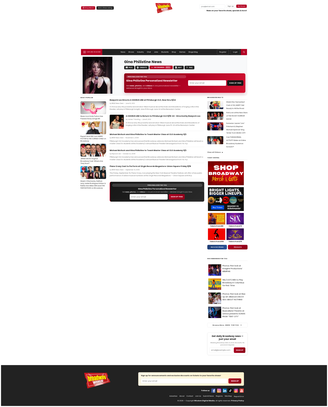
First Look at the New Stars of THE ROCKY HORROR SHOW (237, 115)
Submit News (208, 396)
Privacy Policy (237, 400)
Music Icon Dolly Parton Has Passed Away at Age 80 (91, 111)
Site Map (228, 396)
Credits (143, 67)
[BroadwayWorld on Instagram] (219, 390)
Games (182, 52)
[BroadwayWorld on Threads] (236, 390)
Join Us (198, 396)
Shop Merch (89, 8)
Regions (219, 396)
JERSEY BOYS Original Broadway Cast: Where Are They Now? (91, 154)
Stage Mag (193, 52)
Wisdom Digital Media (204, 400)
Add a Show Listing (105, 8)
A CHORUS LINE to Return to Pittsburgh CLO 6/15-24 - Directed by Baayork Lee (163, 116)
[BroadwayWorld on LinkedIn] (224, 390)
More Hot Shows (217, 247)
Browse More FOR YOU (226, 325)
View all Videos (214, 152)
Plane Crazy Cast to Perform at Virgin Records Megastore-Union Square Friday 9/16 (150, 166)
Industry (140, 52)
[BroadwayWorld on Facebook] (213, 390)
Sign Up (235, 381)
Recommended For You (217, 259)
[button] (244, 52)
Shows (131, 52)
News (123, 52)
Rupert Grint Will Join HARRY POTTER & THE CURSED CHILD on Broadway (93, 132)
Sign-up (231, 6)
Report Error (239, 396)
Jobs (156, 52)
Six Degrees (162, 67)
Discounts (238, 247)
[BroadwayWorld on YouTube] (241, 390)
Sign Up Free (235, 83)
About (181, 396)
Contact (189, 396)
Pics (130, 67)
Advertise (173, 396)
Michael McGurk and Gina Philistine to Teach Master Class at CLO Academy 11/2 (148, 134)
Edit (180, 67)
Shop (174, 52)
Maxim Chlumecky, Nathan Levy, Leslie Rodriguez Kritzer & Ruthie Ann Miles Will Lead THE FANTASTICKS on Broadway (93, 178)
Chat (149, 52)
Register (222, 52)
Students (165, 52)
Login (235, 52)
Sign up (239, 350)
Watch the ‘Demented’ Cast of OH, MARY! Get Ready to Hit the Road (235, 105)
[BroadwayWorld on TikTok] (230, 390)
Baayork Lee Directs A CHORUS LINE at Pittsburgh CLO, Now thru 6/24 (143, 100)
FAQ (190, 67)
